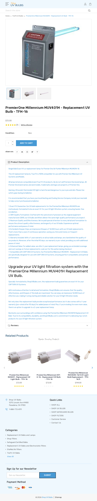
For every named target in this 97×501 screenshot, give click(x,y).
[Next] (91, 367)
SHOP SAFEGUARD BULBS (62, 412)
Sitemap (58, 497)
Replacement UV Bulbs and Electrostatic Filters (26, 446)
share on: (9, 152)
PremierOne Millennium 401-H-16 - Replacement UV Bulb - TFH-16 (49, 377)
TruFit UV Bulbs (13, 453)
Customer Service (58, 419)
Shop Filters (12, 439)
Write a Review (26, 125)
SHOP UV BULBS (58, 408)
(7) (17, 125)
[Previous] (3, 367)
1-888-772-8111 (15, 409)
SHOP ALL (55, 405)
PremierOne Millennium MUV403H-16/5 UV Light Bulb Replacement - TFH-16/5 (78, 376)
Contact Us (56, 423)
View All (10, 456)
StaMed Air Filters (14, 449)
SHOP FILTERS (57, 416)
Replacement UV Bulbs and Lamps (21, 435)
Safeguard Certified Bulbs (17, 442)
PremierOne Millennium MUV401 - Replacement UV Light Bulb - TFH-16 (19, 377)
